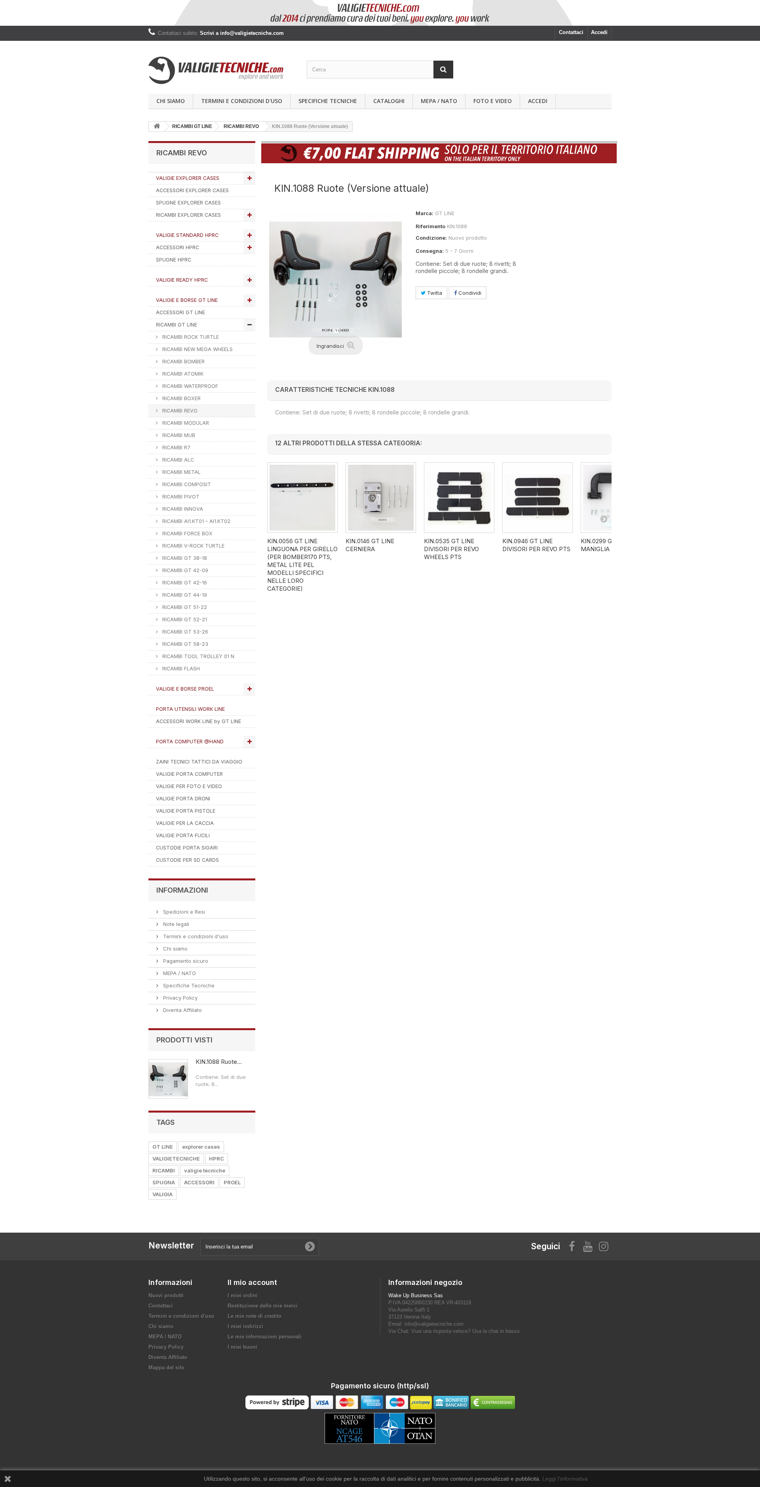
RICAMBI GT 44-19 (184, 595)
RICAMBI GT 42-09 (184, 570)
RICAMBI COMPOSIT (186, 484)
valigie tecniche (204, 1170)
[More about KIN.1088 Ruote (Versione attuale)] (168, 1079)
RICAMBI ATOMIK (182, 374)
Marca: (424, 213)
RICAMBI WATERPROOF (189, 386)
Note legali (175, 924)
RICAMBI (163, 1170)
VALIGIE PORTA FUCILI (183, 835)
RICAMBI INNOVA (182, 509)
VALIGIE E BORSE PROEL (185, 689)
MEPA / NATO (439, 101)
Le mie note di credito (254, 1316)
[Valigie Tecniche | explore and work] (221, 70)
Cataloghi (389, 101)
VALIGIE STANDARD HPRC (187, 235)
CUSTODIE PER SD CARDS (187, 860)
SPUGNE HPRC (173, 260)
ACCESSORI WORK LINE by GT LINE (198, 721)
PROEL (232, 1182)
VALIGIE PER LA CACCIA (185, 823)
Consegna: (430, 251)
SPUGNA (163, 1182)
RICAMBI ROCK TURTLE (190, 337)
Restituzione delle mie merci (263, 1306)
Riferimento (430, 226)
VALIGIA (162, 1194)
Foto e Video (492, 101)
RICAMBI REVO (179, 411)
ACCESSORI (199, 1182)
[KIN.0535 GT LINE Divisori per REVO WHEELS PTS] (459, 497)
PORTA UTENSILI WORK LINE (190, 709)
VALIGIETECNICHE (176, 1158)
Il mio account (252, 1282)
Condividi (469, 293)
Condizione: (431, 238)
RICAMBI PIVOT (180, 497)
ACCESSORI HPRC (177, 247)
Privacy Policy (180, 998)
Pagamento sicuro (185, 961)
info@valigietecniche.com (434, 1324)
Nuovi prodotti (166, 1295)
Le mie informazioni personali (265, 1337)
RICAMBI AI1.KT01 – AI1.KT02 (195, 521)
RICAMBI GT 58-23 (184, 644)
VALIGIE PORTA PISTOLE (185, 811)
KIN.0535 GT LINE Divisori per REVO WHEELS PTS (451, 549)
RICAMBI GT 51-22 (184, 607)
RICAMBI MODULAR (185, 423)
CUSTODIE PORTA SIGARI (187, 848)
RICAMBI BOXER (181, 398)
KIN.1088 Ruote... (219, 1061)
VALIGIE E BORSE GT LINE (187, 300)
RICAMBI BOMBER (183, 362)
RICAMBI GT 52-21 (184, 619)
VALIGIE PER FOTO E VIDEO (189, 786)
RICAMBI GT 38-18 (184, 558)
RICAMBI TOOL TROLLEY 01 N (197, 656)
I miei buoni (242, 1347)
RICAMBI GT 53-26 (184, 632)
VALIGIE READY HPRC (182, 280)
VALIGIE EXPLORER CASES (187, 178)
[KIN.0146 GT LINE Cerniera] (381, 497)
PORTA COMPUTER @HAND (190, 741)
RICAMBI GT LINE (176, 325)
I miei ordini (243, 1295)
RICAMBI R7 (175, 447)
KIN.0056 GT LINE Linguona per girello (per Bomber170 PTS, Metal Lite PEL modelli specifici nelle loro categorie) (302, 564)
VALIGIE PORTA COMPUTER (189, 774)
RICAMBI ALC (177, 460)
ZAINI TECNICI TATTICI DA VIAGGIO (199, 762)
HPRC (216, 1158)
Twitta (434, 293)
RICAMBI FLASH (180, 669)
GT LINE (162, 1146)
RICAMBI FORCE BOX (187, 533)
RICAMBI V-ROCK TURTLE (192, 546)
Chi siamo (170, 101)
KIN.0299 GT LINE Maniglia (606, 545)
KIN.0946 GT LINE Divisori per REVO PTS (536, 545)
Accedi (599, 32)
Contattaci (571, 32)
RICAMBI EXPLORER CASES (188, 215)
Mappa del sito (166, 1368)
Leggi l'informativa (565, 1479)
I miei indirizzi (245, 1326)
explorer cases (201, 1146)
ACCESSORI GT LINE (180, 312)
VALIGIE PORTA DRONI (183, 799)
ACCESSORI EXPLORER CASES (192, 190)
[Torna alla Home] (156, 127)
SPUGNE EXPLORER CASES (188, 203)
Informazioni (182, 890)
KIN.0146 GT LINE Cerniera (370, 545)
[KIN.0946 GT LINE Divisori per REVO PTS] (537, 497)
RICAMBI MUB (178, 435)
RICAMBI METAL (181, 472)
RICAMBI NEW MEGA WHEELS (197, 349)
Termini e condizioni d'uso (241, 101)
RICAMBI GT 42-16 (184, 583)
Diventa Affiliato (182, 1010)
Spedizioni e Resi (183, 912)
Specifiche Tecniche (327, 101)
